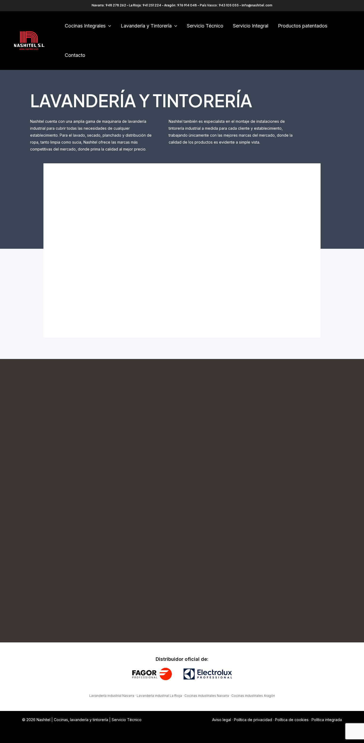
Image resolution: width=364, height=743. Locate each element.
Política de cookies (292, 719)
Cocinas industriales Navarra (206, 696)
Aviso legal (221, 719)
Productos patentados (302, 26)
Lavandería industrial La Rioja (159, 696)
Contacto (75, 55)
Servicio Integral (250, 26)
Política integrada (327, 719)
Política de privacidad (253, 719)
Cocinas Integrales (85, 26)
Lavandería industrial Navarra (111, 696)
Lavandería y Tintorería (146, 26)
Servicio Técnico (205, 26)
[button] (108, 26)
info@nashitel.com (257, 5)
